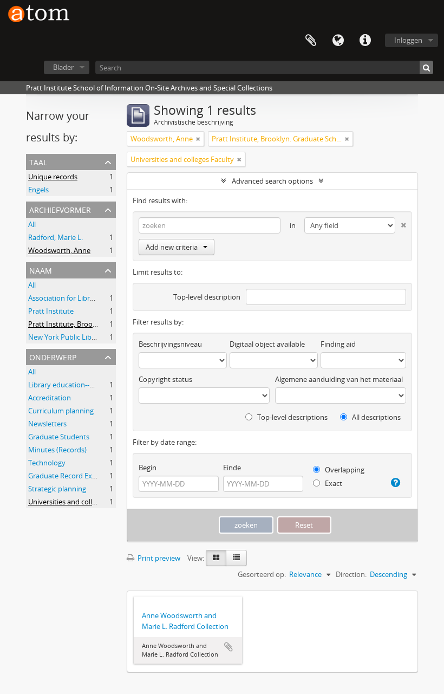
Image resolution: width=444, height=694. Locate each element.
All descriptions (375, 417)
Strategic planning (57, 489)
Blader (63, 67)
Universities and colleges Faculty (80, 502)
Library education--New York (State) (85, 385)
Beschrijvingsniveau (170, 344)
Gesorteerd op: (262, 574)
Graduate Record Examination (76, 476)
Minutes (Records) (57, 450)
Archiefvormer (60, 209)
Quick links (364, 40)
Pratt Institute (51, 311)
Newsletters (47, 424)
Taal (337, 40)
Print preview (158, 558)
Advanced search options (272, 181)
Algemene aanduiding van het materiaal (339, 379)
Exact (332, 483)
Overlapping (343, 470)
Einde (232, 467)
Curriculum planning (61, 411)
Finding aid (338, 344)
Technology (47, 463)
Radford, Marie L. (55, 237)
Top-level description (206, 297)
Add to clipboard (228, 646)
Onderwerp (52, 356)
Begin (147, 467)
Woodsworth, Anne (59, 250)
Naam (40, 269)
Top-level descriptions (292, 417)
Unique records (52, 176)
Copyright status (165, 379)
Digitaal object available (267, 344)
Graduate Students (58, 437)
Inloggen (408, 40)
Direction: (351, 574)
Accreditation (49, 398)
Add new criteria (172, 247)
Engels (38, 189)
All (32, 224)
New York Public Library (66, 337)
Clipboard (310, 40)
